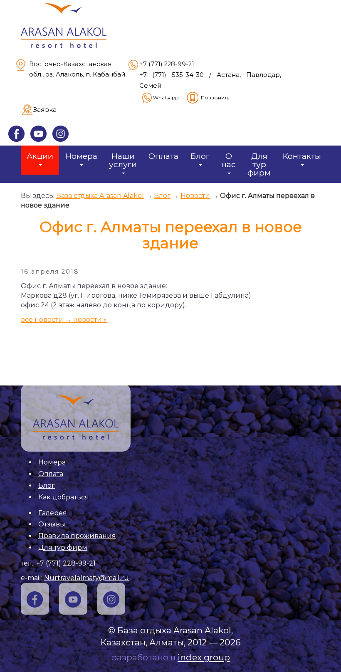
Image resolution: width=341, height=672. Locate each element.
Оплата (163, 156)
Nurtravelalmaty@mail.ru (86, 578)
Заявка (45, 110)
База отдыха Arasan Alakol (100, 196)
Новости (195, 196)
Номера (81, 156)
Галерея (52, 513)
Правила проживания (77, 536)
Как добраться (63, 497)
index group (204, 657)
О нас (228, 160)
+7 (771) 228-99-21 (166, 64)
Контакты (301, 156)
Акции (40, 156)
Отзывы (51, 524)
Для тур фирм (259, 164)
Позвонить (215, 97)
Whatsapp (165, 97)
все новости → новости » (64, 320)
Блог (200, 156)
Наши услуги (123, 160)
